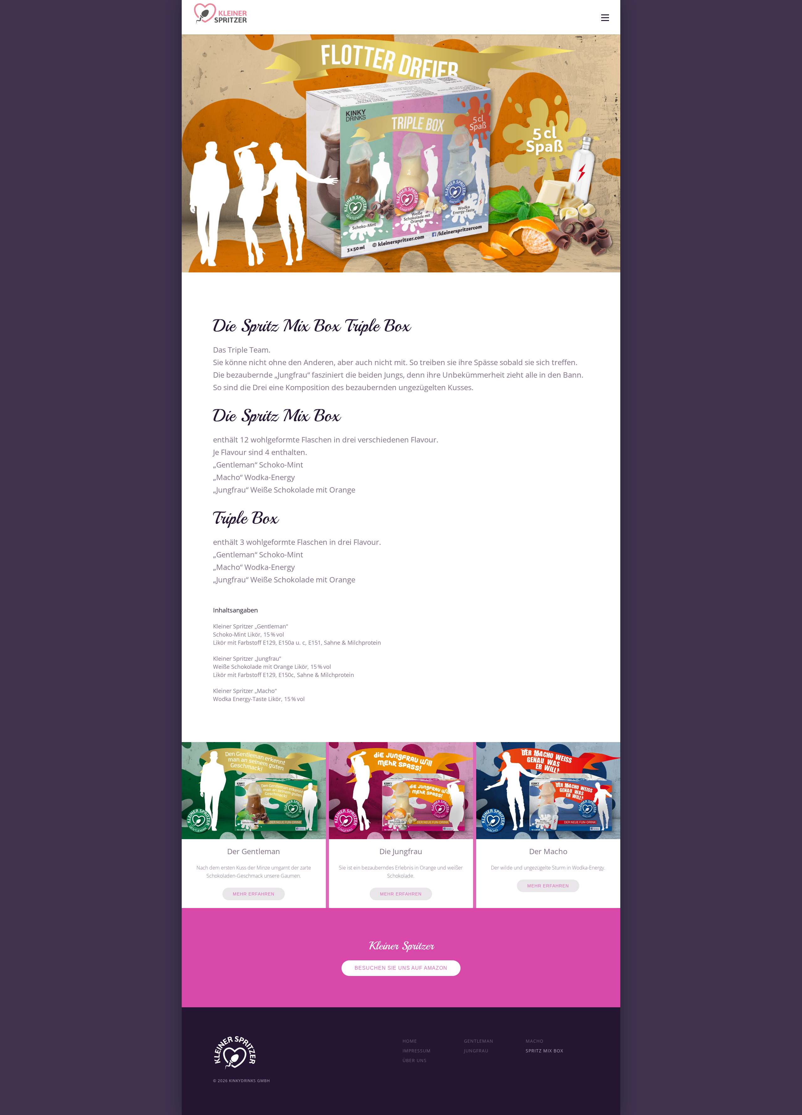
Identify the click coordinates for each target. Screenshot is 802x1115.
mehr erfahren (253, 893)
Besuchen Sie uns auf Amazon (401, 968)
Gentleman (478, 1041)
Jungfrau (476, 1050)
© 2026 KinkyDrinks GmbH (241, 1080)
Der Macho (548, 851)
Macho (535, 1041)
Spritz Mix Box (544, 1050)
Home (410, 1041)
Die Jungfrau (400, 851)
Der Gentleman (253, 851)
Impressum (417, 1050)
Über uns (415, 1060)
